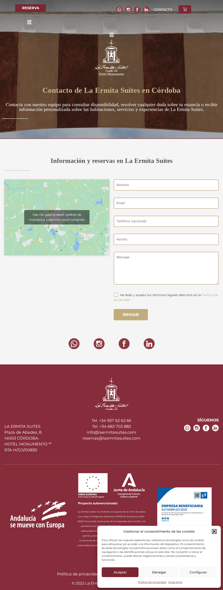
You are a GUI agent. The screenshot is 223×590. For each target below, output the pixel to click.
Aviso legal (175, 582)
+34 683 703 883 (115, 426)
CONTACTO (163, 9)
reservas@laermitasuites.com (111, 438)
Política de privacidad (152, 582)
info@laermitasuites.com (111, 432)
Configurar (198, 572)
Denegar (159, 572)
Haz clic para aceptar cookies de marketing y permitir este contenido (57, 217)
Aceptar (120, 572)
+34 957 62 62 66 (115, 420)
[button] (214, 531)
